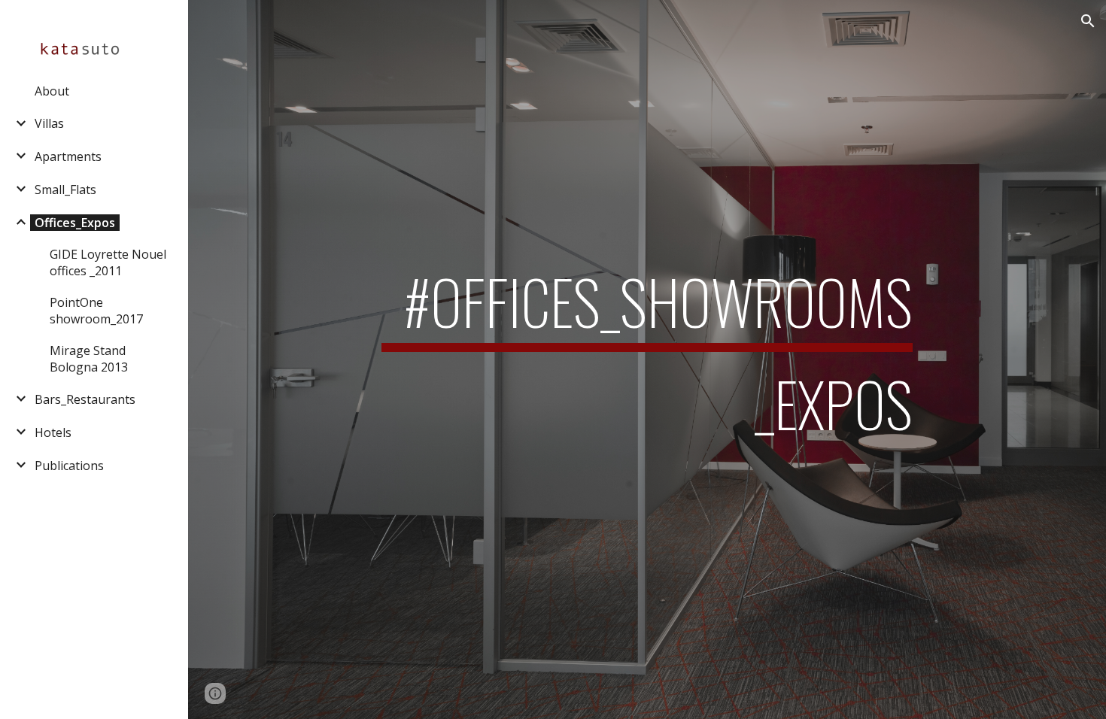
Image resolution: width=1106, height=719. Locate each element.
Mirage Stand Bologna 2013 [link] (89, 358)
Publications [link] (69, 465)
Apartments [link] (68, 156)
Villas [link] (49, 123)
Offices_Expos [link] (75, 222)
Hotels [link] (53, 432)
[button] (1088, 21)
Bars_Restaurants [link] (85, 399)
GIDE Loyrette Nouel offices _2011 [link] (108, 262)
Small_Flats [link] (65, 189)
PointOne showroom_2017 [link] (96, 310)
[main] (646, 359)
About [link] (52, 91)
